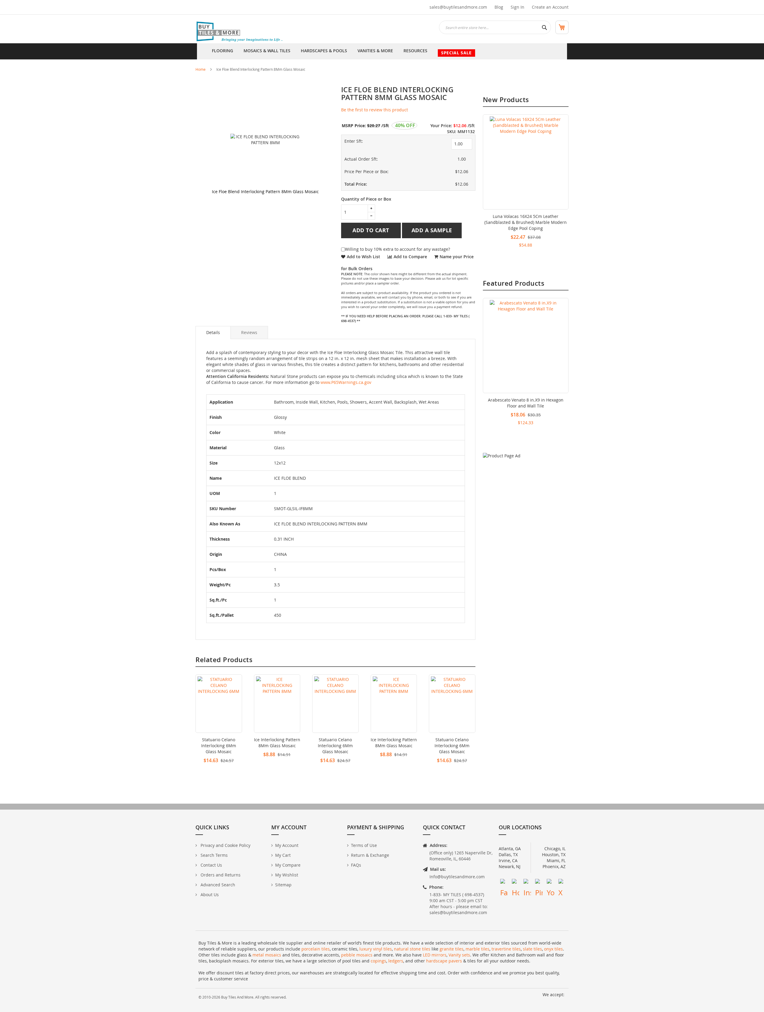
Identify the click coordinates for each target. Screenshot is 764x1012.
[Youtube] (550, 882)
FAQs (356, 865)
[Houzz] (515, 882)
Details (213, 332)
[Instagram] (527, 882)
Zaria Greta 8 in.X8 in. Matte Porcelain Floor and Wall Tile (526, 403)
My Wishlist (286, 875)
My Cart (283, 855)
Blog (499, 7)
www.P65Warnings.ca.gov (346, 382)
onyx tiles (553, 949)
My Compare (288, 865)
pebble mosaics (356, 955)
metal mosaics (266, 955)
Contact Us (210, 865)
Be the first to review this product (374, 110)
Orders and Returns (220, 875)
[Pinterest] (539, 882)
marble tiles (477, 949)
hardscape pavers (444, 961)
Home (200, 69)
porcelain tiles (315, 949)
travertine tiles (506, 949)
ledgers (395, 961)
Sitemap (283, 885)
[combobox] (495, 27)
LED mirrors (434, 955)
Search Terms (213, 855)
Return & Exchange (370, 855)
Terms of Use (364, 845)
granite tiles (451, 949)
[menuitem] (222, 51)
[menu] (382, 51)
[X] (562, 882)
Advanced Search (217, 885)
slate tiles (532, 949)
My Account (286, 845)
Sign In (517, 7)
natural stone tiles (412, 949)
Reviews (249, 332)
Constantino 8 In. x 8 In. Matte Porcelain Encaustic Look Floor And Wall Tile (526, 219)
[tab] (213, 332)
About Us (209, 894)
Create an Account (550, 7)
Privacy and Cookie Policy (224, 845)
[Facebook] (504, 882)
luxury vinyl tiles (375, 949)
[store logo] (240, 32)
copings (378, 961)
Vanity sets (459, 955)
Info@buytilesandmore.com (457, 876)
